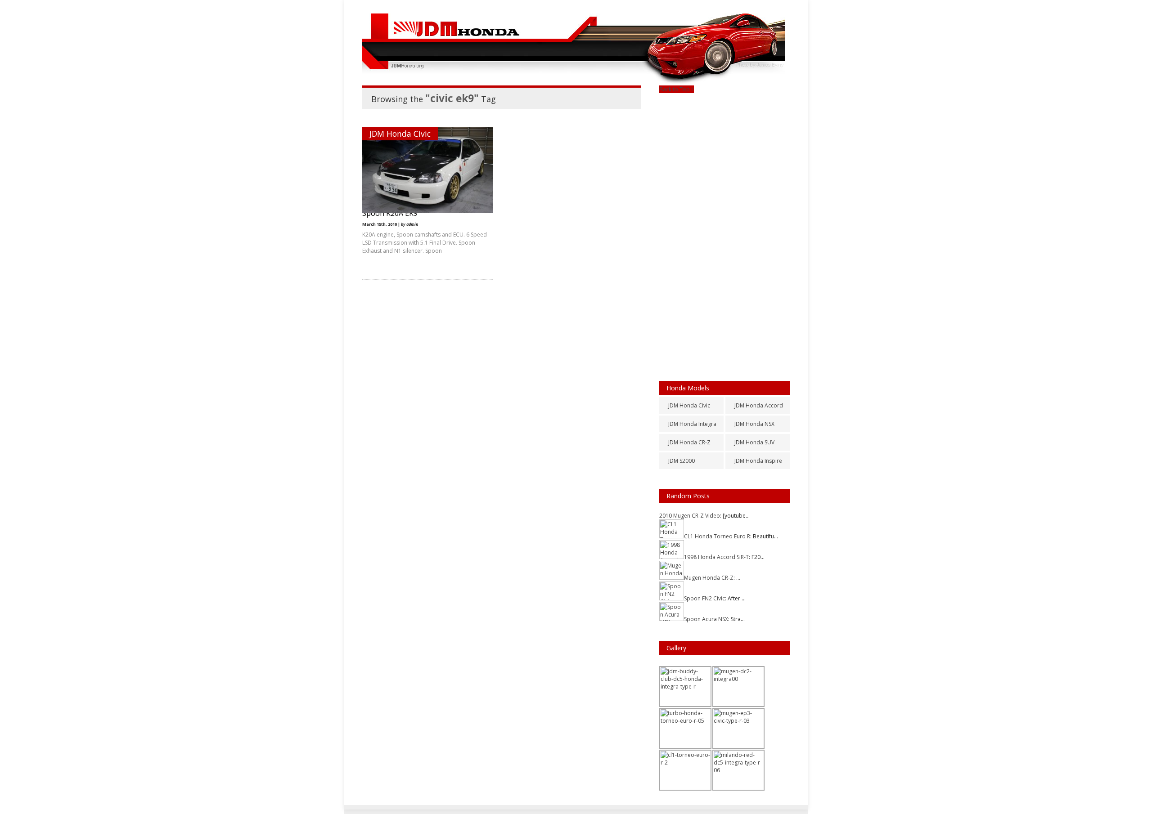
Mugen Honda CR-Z (709, 577)
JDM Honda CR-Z (689, 442)
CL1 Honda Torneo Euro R (717, 536)
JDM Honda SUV (754, 442)
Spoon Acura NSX (706, 619)
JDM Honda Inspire (758, 461)
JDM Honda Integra (692, 424)
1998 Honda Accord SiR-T (716, 557)
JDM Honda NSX (754, 424)
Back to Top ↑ (676, 89)
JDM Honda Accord (758, 405)
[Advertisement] (724, 228)
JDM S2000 (681, 461)
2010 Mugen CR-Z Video (689, 515)
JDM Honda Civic (400, 133)
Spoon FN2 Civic (704, 598)
